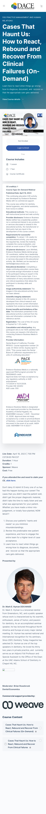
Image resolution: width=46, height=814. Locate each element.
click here (10, 480)
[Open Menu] (3, 6)
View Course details (11, 99)
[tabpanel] (23, 580)
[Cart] (41, 6)
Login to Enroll (23, 148)
